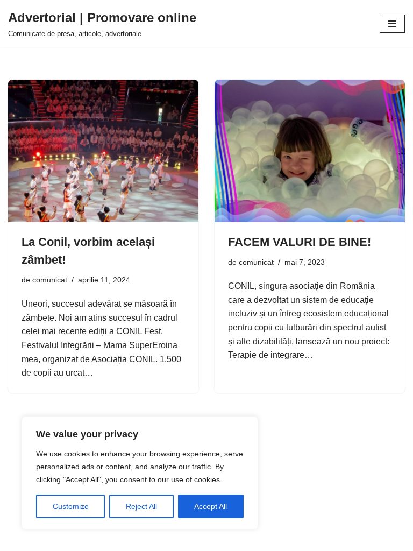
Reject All (141, 506)
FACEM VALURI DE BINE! (299, 242)
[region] (140, 472)
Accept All (210, 506)
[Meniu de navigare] (392, 24)
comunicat (49, 280)
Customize (71, 506)
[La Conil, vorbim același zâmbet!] (103, 151)
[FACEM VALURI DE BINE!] (310, 151)
